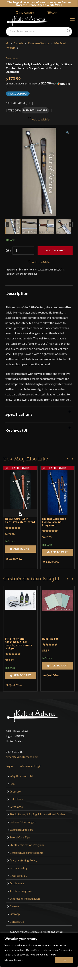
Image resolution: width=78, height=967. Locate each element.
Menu (73, 20)
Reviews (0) (16, 430)
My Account (26, 12)
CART (55, 12)
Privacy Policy (18, 868)
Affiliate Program (21, 891)
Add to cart (55, 250)
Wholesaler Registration (25, 898)
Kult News (16, 799)
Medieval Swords (35, 110)
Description (16, 293)
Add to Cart (22, 548)
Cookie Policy (18, 875)
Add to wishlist (40, 119)
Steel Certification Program (27, 845)
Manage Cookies (14, 959)
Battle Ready (20, 468)
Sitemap (15, 913)
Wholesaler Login (30, 766)
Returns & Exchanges (23, 822)
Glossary (15, 791)
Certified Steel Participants (26, 852)
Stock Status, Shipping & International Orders (37, 814)
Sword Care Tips (20, 837)
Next (72, 222)
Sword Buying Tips (21, 829)
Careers (14, 906)
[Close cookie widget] (64, 960)
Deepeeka (12, 58)
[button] (39, 86)
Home (7, 42)
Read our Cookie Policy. (43, 954)
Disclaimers (17, 883)
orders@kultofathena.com (22, 756)
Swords (18, 43)
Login (9, 766)
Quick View (15, 558)
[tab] (39, 293)
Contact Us (17, 921)
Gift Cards (16, 806)
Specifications (18, 414)
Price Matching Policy (23, 860)
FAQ (12, 783)
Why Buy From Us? (21, 776)
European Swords (39, 43)
